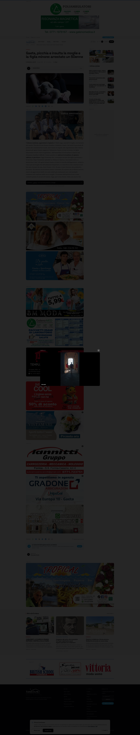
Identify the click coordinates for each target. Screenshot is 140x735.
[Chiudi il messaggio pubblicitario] (98, 350)
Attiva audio (43, 384)
